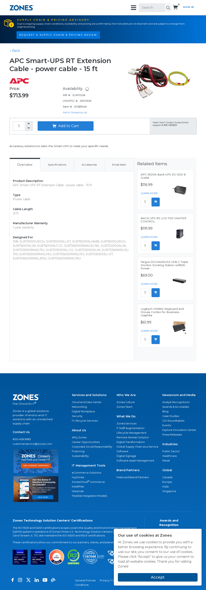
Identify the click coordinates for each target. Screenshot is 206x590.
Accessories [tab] (89, 164)
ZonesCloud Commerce (88, 481)
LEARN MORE (149, 193)
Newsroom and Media (179, 395)
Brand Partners (127, 470)
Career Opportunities (86, 442)
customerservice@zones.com (32, 443)
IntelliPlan (78, 486)
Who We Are (126, 395)
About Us (79, 430)
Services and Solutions (89, 395)
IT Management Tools (88, 465)
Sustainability (80, 455)
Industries (170, 444)
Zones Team (124, 406)
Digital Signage (126, 455)
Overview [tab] (24, 165)
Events (166, 425)
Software (122, 451)
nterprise (78, 491)
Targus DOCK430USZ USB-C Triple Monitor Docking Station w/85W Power (164, 265)
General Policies (85, 580)
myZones (78, 477)
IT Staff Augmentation (130, 428)
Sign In (188, 7)
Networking (79, 406)
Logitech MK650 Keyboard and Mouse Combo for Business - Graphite (162, 312)
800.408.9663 (22, 439)
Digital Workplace (83, 411)
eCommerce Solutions (86, 472)
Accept (158, 577)
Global (167, 470)
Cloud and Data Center (87, 402)
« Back (15, 51)
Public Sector (171, 451)
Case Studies (170, 416)
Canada (167, 477)
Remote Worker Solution (132, 437)
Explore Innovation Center (179, 429)
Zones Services (126, 423)
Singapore (169, 491)
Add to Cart (68, 126)
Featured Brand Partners (132, 477)
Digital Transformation (130, 442)
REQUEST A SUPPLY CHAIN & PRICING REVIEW (58, 34)
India (165, 486)
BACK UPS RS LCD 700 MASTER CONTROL (163, 220)
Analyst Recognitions (176, 402)
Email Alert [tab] (119, 164)
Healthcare (169, 455)
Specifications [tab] (57, 164)
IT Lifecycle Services (85, 420)
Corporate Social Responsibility (92, 446)
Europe (167, 481)
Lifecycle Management (131, 432)
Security (77, 416)
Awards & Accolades (175, 406)
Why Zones (79, 437)
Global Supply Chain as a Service (137, 446)
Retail (166, 460)
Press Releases (172, 434)
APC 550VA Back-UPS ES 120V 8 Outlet (163, 176)
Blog (165, 411)
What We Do (126, 416)
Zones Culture (125, 402)
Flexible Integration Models (89, 495)
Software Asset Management (135, 460)
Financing (78, 451)
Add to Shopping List (75, 112)
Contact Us (21, 432)
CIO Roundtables (173, 420)
